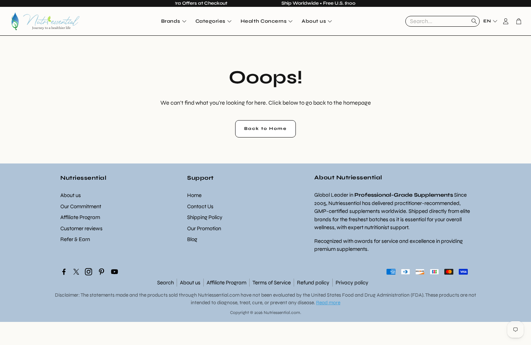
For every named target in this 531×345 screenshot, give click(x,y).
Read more (328, 303)
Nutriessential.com (218, 295)
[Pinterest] (101, 271)
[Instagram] (88, 271)
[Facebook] (64, 271)
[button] (442, 21)
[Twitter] (76, 272)
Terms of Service (271, 282)
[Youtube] (114, 271)
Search (165, 282)
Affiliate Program (226, 282)
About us (190, 282)
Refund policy (313, 282)
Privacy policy (352, 282)
